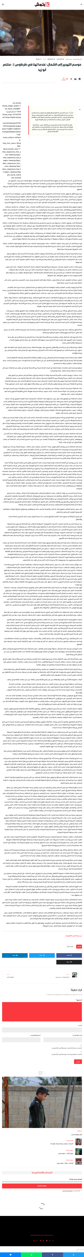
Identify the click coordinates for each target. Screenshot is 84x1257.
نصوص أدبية (69, 1150)
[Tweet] (73, 1254)
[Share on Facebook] (79, 79)
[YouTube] (46, 1240)
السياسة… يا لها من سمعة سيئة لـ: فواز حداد (61, 1144)
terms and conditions (67, 1191)
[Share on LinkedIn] (75, 79)
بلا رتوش (79, 1131)
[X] (50, 1240)
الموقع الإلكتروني (35, 1035)
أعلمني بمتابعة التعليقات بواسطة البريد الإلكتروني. (66, 1048)
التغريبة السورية (77, 59)
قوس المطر (70, 1140)
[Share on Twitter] (71, 79)
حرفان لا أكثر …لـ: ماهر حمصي (65, 1153)
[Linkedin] (43, 1240)
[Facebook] (53, 1240)
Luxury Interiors (10, 975)
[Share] (52, 1254)
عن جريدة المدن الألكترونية (74, 935)
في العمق (69, 59)
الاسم (80, 1025)
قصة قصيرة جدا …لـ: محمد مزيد (62, 975)
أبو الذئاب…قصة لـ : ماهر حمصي (65, 1163)
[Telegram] (40, 1240)
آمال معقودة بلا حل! (76, 1134)
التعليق (79, 1000)
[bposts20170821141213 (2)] (42, 1102)
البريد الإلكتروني (77, 1035)
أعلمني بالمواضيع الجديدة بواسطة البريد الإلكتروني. (66, 1054)
